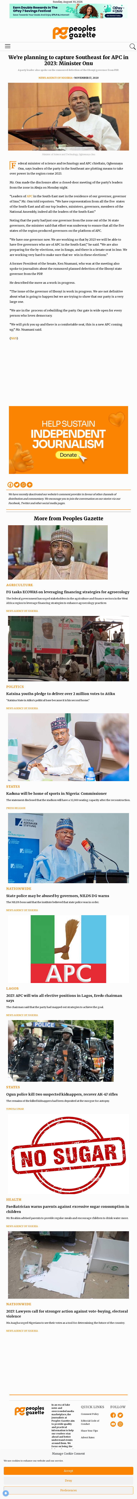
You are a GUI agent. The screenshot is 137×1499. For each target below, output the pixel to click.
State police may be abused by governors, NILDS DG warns (57, 896)
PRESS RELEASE (16, 808)
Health (13, 1199)
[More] (29, 485)
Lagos (12, 988)
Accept (68, 1471)
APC (30, 196)
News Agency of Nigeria (55, 77)
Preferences (68, 1490)
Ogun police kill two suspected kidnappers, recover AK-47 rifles (62, 1094)
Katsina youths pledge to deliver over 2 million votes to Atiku (60, 694)
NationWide (18, 889)
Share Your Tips (89, 1430)
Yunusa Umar (15, 1108)
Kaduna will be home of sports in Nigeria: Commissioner (56, 793)
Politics (15, 687)
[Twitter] (17, 485)
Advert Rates (88, 1437)
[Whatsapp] (23, 485)
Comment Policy (90, 1414)
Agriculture (19, 585)
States (13, 786)
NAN (14, 338)
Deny (68, 1480)
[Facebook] (10, 485)
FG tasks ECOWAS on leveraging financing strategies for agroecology (67, 592)
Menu (8, 47)
